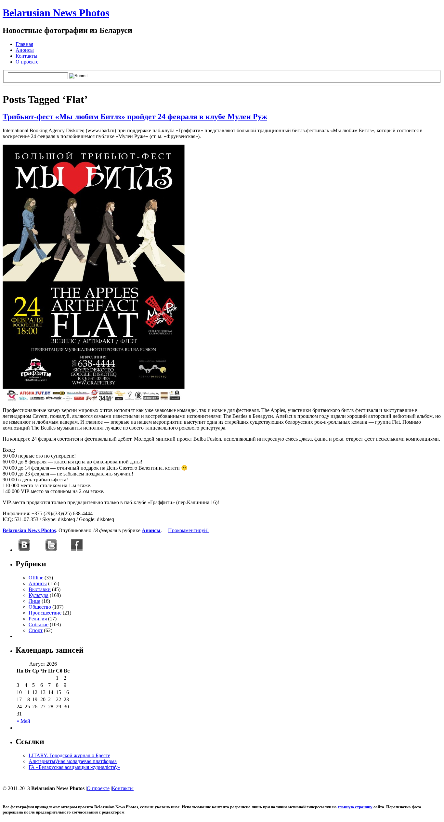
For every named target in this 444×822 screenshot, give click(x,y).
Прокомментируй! (188, 530)
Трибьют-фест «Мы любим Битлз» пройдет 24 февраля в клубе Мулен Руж (135, 116)
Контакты (26, 56)
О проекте (27, 61)
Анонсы (25, 50)
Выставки (40, 589)
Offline (36, 577)
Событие (38, 624)
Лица (34, 601)
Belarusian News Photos (56, 13)
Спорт (36, 630)
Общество (40, 607)
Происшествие (45, 613)
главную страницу (355, 806)
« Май (23, 721)
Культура (38, 595)
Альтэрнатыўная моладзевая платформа (73, 761)
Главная (24, 44)
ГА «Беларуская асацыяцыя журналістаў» (74, 767)
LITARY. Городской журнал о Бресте (69, 755)
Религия (38, 618)
